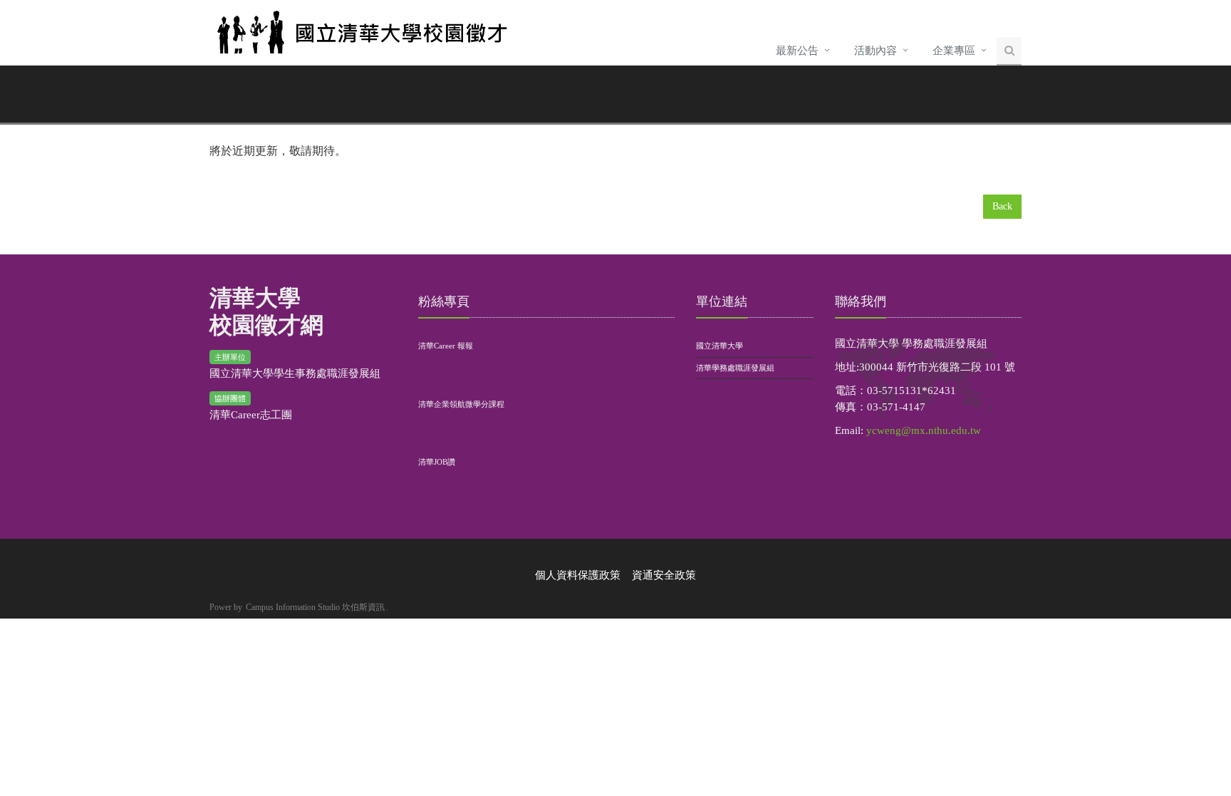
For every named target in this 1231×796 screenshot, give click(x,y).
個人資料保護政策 (577, 575)
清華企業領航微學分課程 (461, 404)
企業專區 (954, 50)
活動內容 (875, 50)
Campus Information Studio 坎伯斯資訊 (315, 607)
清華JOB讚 (436, 462)
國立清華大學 (719, 345)
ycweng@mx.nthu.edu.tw (923, 430)
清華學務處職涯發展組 (735, 367)
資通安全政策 (664, 575)
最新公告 (797, 50)
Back (1002, 206)
